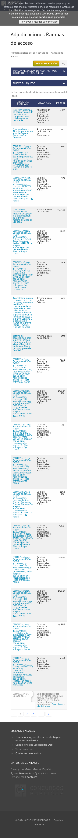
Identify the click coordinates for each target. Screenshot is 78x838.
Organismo (44, 103)
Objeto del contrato (23, 103)
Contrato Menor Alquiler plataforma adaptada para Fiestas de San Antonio (23, 133)
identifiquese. (43, 706)
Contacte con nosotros (28, 753)
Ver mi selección (46, 63)
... (41, 714)
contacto (32, 777)
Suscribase (57, 704)
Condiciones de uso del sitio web (34, 745)
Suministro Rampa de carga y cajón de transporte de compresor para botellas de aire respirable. (23, 115)
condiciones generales (52, 17)
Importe (60, 103)
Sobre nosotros (24, 749)
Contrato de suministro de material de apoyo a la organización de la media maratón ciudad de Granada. (22, 216)
